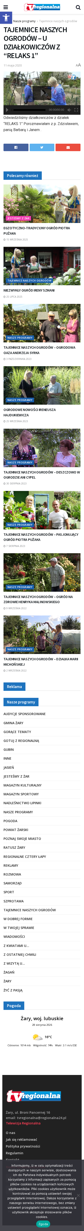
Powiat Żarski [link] (16, 830)
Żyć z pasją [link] (13, 990)
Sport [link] (9, 892)
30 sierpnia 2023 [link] (16, 483)
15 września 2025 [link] (17, 239)
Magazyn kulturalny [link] (23, 785)
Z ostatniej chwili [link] (20, 954)
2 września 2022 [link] (16, 670)
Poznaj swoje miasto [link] (22, 838)
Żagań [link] (9, 972)
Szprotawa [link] (14, 901)
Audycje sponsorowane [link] (25, 714)
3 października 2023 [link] (19, 359)
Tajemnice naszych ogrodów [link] (58, 21)
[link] (6, 18)
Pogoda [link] (10, 821)
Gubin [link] (9, 749)
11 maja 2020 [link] (13, 65)
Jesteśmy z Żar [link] (18, 218)
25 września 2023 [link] (17, 421)
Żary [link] (7, 981)
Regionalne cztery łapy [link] (25, 856)
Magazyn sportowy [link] (21, 794)
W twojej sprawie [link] (19, 927)
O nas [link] (10, 1132)
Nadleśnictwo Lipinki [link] (22, 803)
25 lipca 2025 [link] (14, 296)
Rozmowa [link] (12, 874)
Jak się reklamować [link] (21, 1139)
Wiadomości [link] (14, 936)
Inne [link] (7, 758)
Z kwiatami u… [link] (16, 945)
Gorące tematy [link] (17, 732)
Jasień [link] (9, 767)
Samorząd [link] (13, 883)
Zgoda (43, 1224)
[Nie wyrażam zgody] (78, 1195)
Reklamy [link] (11, 865)
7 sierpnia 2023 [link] (15, 546)
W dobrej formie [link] (18, 919)
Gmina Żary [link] (13, 723)
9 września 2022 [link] (16, 608)
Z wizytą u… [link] (14, 963)
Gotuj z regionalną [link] (21, 740)
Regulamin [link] (14, 1153)
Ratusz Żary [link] (14, 847)
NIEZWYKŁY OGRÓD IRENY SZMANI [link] (29, 290)
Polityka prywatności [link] (23, 1146)
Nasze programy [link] (24, 21)
